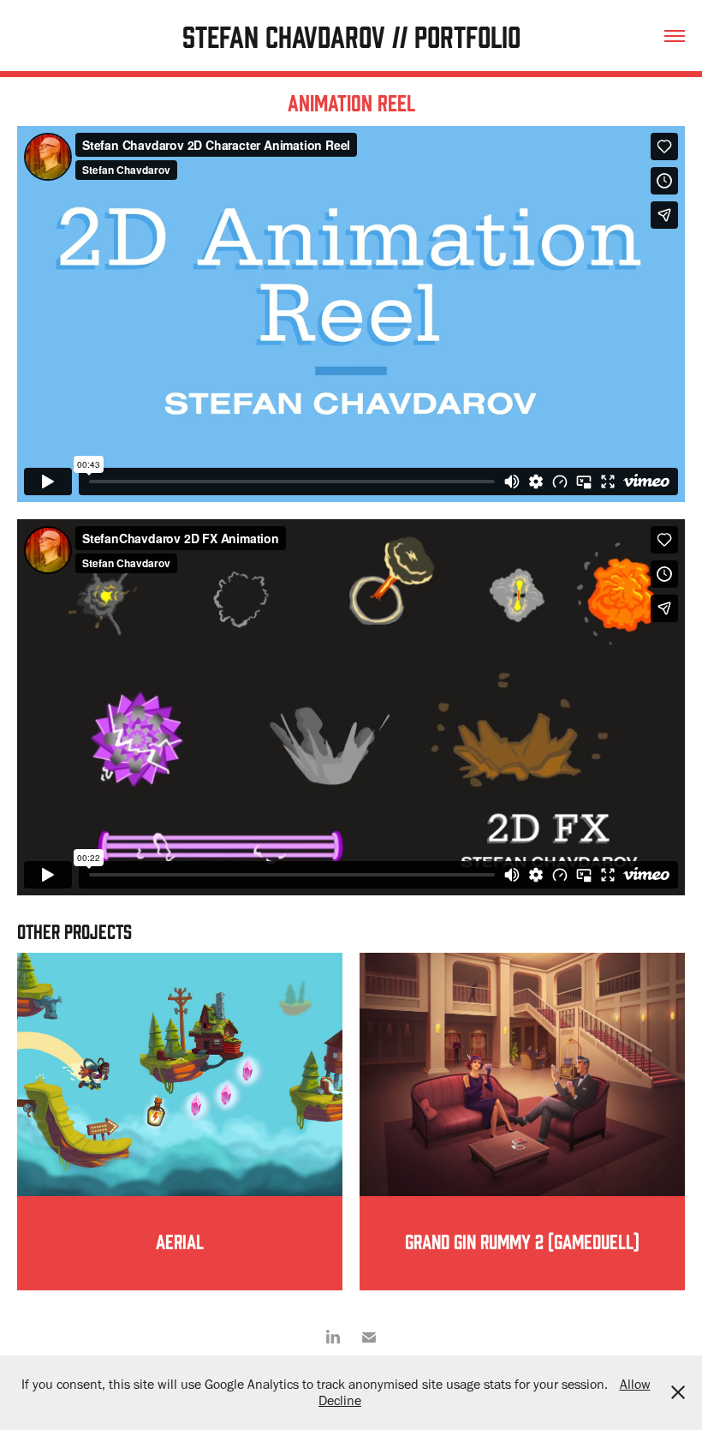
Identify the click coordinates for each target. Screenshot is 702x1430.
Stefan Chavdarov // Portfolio (351, 35)
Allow (635, 1384)
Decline (339, 1400)
